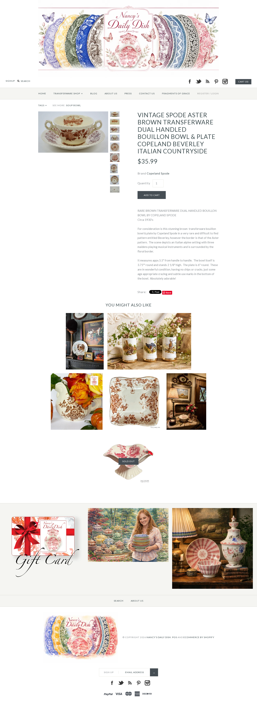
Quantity (144, 183)
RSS (207, 81)
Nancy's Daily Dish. (159, 637)
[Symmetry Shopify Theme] (44, 578)
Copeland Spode (158, 173)
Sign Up (109, 672)
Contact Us (147, 93)
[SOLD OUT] (128, 435)
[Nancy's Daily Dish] (128, 2)
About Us (111, 93)
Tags (42, 105)
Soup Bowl (73, 105)
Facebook (190, 81)
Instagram (225, 81)
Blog (93, 93)
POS (174, 637)
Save (168, 292)
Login (215, 93)
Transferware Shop (68, 93)
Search (118, 600)
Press (128, 93)
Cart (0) (243, 81)
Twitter (198, 81)
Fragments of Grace (176, 93)
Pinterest (216, 81)
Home (42, 93)
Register (203, 93)
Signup (10, 80)
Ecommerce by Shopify (198, 637)
